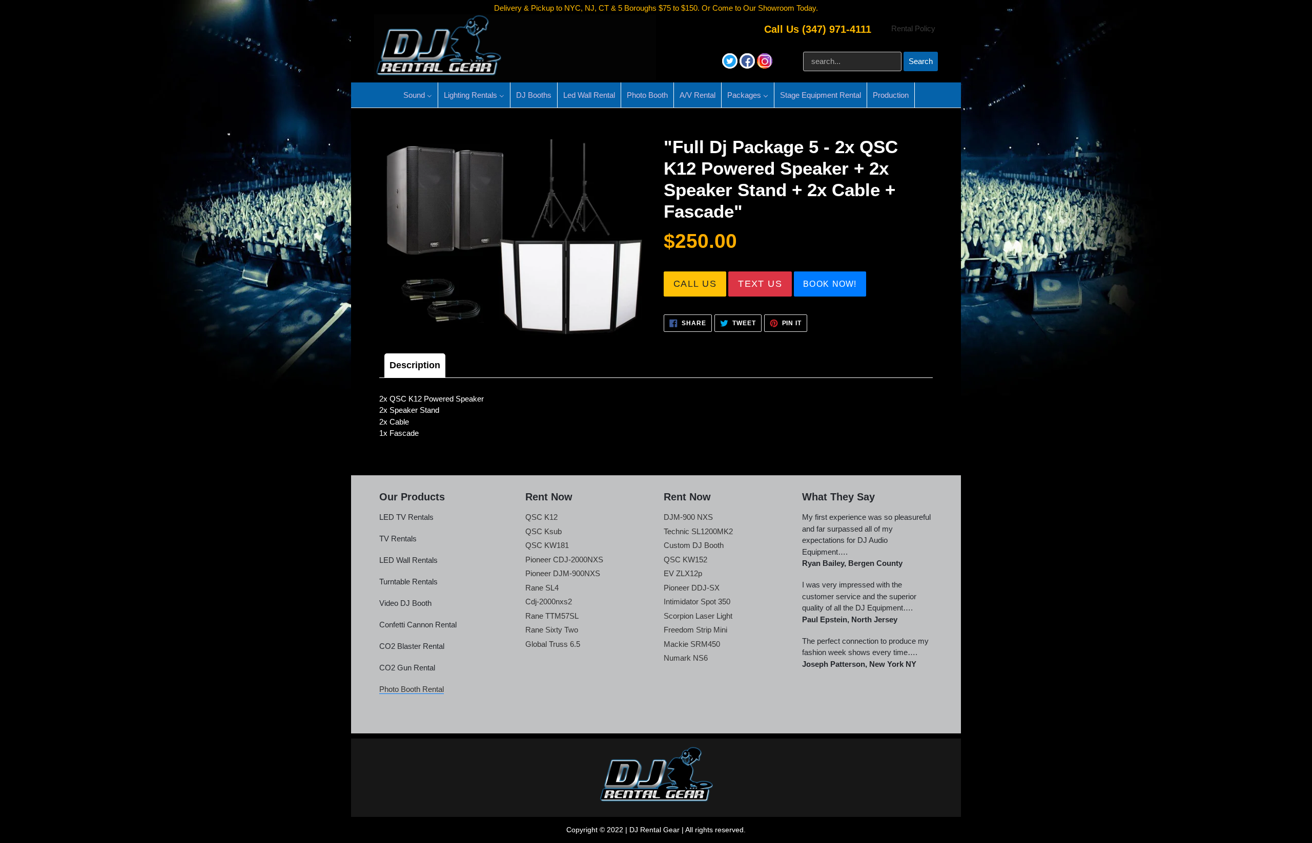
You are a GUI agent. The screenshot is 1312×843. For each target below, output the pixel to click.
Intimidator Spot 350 (697, 601)
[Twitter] (731, 65)
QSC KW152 (685, 559)
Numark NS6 (686, 658)
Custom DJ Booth (694, 545)
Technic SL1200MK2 (698, 531)
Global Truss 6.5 (552, 644)
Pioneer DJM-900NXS (562, 573)
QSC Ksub (543, 531)
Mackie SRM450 (692, 644)
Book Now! (830, 284)
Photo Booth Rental (411, 689)
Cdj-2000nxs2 (548, 601)
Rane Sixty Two (551, 629)
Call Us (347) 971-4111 (817, 29)
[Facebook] (748, 65)
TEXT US (760, 284)
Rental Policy (913, 28)
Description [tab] (414, 365)
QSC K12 (541, 517)
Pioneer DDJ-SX (692, 587)
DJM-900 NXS (688, 517)
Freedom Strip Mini (695, 629)
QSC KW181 (547, 545)
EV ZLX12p (683, 573)
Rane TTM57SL (552, 616)
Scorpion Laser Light (698, 616)
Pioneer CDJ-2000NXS (564, 559)
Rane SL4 (542, 587)
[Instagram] (764, 65)
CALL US (694, 284)
